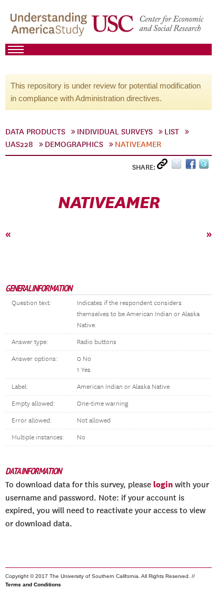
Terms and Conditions (33, 584)
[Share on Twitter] (205, 166)
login (163, 484)
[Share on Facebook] (192, 166)
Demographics (74, 144)
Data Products (35, 131)
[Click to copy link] (164, 166)
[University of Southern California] (148, 27)
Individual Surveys (115, 131)
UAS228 (19, 144)
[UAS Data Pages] (50, 27)
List (171, 131)
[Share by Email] (178, 166)
